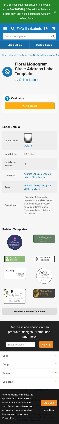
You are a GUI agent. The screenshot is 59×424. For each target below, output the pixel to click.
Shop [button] (5, 355)
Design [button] (6, 364)
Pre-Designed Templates (41, 55)
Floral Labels (38, 177)
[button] (5, 28)
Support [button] (7, 372)
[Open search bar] (13, 28)
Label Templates (18, 55)
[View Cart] (53, 28)
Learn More (48, 410)
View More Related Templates (29, 311)
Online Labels (28, 79)
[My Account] (45, 28)
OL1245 (36, 188)
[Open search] (53, 36)
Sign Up (46, 344)
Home (5, 55)
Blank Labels (15, 44)
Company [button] (8, 381)
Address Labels (31, 173)
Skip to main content (11, 15)
